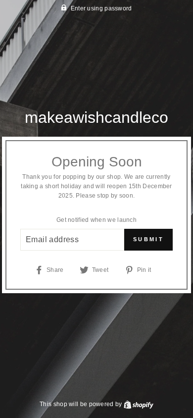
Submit (148, 239)
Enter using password (101, 8)
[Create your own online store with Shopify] (138, 404)
